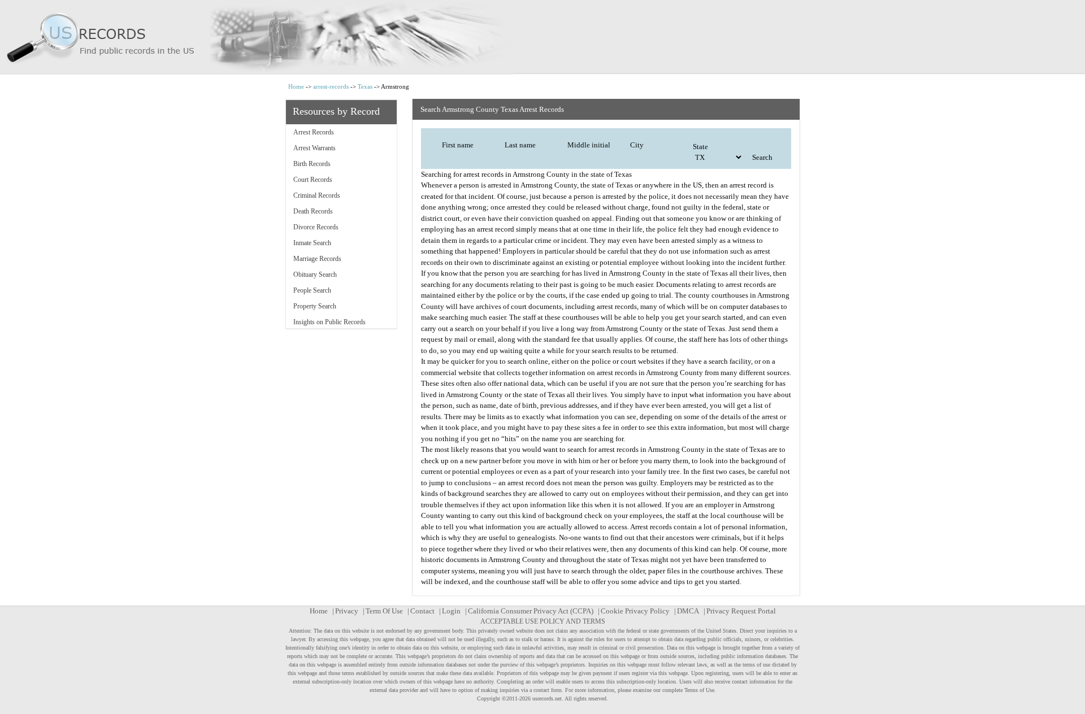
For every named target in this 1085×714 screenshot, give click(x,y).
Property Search (314, 306)
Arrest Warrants (314, 148)
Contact (422, 611)
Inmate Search (312, 243)
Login (451, 611)
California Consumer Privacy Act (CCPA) (530, 611)
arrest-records (331, 86)
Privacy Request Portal (741, 611)
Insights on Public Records (329, 322)
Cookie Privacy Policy (635, 611)
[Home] (542, 37)
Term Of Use (384, 611)
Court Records (312, 180)
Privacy (346, 611)
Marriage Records (317, 259)
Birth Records (312, 164)
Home (296, 86)
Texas (365, 86)
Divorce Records (315, 227)
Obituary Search (315, 274)
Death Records (313, 211)
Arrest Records (313, 132)
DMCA (688, 611)
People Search (312, 290)
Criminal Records (316, 195)
